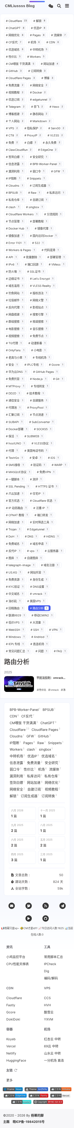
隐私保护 (33, 128)
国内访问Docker (43, 235)
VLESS (55, 135)
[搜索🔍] (59, 6)
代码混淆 (50, 250)
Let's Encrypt (41, 278)
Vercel (11, 1046)
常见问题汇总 (17, 651)
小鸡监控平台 (15, 957)
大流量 (37, 622)
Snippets (36, 178)
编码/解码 (51, 978)
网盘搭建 (14, 314)
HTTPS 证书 (46, 486)
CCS (47, 998)
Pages (37, 35)
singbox (34, 207)
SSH (36, 629)
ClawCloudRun (18, 149)
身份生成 (38, 579)
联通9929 (15, 615)
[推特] (28, 906)
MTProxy (15, 386)
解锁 (39, 21)
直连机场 (39, 644)
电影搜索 (14, 329)
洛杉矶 (13, 601)
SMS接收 (15, 465)
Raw (34, 192)
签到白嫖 (14, 157)
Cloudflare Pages (20, 78)
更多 (9, 1080)
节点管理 (14, 221)
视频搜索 (14, 336)
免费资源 (14, 579)
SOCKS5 (42, 429)
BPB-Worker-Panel (45, 164)
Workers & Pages (20, 250)
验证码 (38, 465)
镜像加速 (14, 235)
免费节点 (38, 336)
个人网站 (14, 121)
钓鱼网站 (14, 293)
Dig (46, 971)
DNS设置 (39, 586)
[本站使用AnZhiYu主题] (36, 1090)
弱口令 (37, 171)
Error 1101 (15, 243)
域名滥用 (14, 285)
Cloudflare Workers (21, 214)
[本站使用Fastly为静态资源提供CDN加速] (38, 1096)
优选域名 (14, 49)
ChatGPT (15, 28)
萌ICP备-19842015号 (29, 1121)
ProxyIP (32, 135)
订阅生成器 (40, 185)
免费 (12, 142)
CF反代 (13, 42)
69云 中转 (51, 1046)
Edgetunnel (37, 529)
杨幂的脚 (37, 1115)
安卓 (35, 457)
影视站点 (38, 307)
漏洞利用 (14, 171)
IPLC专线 (33, 364)
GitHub (14, 71)
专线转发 (39, 386)
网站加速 (49, 63)
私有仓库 (14, 199)
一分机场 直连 (54, 1060)
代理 (12, 450)
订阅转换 (37, 71)
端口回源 (33, 264)
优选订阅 (14, 99)
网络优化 (14, 35)
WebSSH (15, 629)
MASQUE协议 (18, 472)
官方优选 (14, 500)
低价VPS (14, 622)
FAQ (60, 651)
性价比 (13, 56)
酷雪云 (48, 1012)
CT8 (12, 135)
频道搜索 (38, 321)
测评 (36, 479)
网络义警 (38, 300)
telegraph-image (20, 565)
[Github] (45, 918)
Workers (36, 56)
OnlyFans (15, 350)
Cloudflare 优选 (43, 500)
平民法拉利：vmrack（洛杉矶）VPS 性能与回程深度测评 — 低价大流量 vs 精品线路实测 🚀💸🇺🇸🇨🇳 (52, 678)
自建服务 (38, 400)
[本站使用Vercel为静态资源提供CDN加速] (60, 1096)
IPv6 (12, 264)
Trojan (13, 529)
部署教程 (38, 221)
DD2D (13, 393)
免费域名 (14, 543)
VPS (12, 128)
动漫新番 (37, 343)
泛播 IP (40, 508)
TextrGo (14, 457)
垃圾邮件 (14, 300)
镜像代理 (43, 228)
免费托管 (14, 379)
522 (38, 243)
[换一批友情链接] (15, 1070)
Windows (15, 637)
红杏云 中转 (52, 1039)
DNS (31, 536)
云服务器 (53, 551)
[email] (11, 906)
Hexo (56, 106)
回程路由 (14, 608)
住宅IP (37, 493)
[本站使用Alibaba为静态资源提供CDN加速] (60, 1090)
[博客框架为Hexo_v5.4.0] (13, 1090)
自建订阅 (38, 199)
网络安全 (38, 85)
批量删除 (32, 257)
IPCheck (50, 964)
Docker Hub (17, 228)
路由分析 (38, 608)
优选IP (38, 28)
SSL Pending (17, 486)
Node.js (38, 379)
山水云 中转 (52, 1053)
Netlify (11, 1053)
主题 (6, 1121)
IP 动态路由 (16, 508)
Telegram (15, 106)
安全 (12, 364)
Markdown (40, 121)
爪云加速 (14, 493)
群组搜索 (14, 321)
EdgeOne (47, 149)
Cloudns (14, 185)
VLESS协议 (42, 443)
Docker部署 (16, 429)
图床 (12, 558)
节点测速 (38, 414)
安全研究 (38, 157)
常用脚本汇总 (53, 957)
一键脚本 (14, 479)
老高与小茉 (16, 357)
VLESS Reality (42, 285)
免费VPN (45, 472)
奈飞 (37, 106)
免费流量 (14, 85)
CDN (52, 42)
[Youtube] (28, 918)
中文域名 (14, 593)
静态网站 (38, 114)
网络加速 (14, 522)
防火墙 (13, 271)
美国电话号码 (35, 450)
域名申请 (38, 543)
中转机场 (38, 49)
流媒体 (58, 35)
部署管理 (56, 257)
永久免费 (51, 142)
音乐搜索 (38, 329)
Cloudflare (16, 21)
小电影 (38, 350)
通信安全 (14, 400)
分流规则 (52, 214)
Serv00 (56, 128)
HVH (47, 1005)
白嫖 (30, 142)
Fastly (10, 1005)
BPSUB (13, 192)
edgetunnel (40, 99)
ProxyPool (37, 407)
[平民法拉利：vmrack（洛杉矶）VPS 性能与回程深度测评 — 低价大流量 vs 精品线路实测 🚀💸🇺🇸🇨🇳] (19, 684)
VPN (55, 629)
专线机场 (41, 357)
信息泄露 (14, 164)
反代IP (13, 551)
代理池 (13, 407)
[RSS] (45, 906)
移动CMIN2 (42, 615)
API (11, 257)
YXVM (48, 1019)
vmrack (38, 593)
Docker (38, 92)
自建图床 (33, 558)
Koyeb (11, 1039)
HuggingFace (16, 1060)
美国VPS (35, 601)
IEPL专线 (14, 644)
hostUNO (15, 443)
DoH (12, 536)
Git (58, 379)
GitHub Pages (45, 371)
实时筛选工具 (41, 522)
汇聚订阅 (14, 414)
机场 (34, 42)
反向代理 (14, 307)
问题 (41, 651)
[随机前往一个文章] (50, 6)
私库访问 (55, 192)
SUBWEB (33, 436)
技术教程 (35, 393)
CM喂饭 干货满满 (20, 63)
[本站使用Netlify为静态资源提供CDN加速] (21, 1103)
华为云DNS (16, 371)
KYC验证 (14, 586)
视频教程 (14, 92)
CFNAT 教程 (17, 515)
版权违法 (38, 293)
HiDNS (51, 536)
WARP (59, 465)
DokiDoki (13, 1019)
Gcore (56, 364)
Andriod (39, 637)
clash (12, 207)
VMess (56, 264)
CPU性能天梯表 (17, 964)
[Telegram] (62, 906)
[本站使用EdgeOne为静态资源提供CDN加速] (15, 1096)
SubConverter (41, 422)
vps (32, 551)
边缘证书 (14, 278)
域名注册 (49, 565)
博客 (47, 78)
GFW (57, 171)
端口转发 (43, 515)
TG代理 (14, 343)
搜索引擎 (38, 314)
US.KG (13, 572)
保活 (12, 436)
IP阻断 (13, 178)
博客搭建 (14, 114)
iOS (53, 457)
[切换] (67, 6)
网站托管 (36, 572)
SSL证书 (35, 271)
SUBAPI (14, 422)
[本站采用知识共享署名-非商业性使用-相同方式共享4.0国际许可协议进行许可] (48, 1103)
